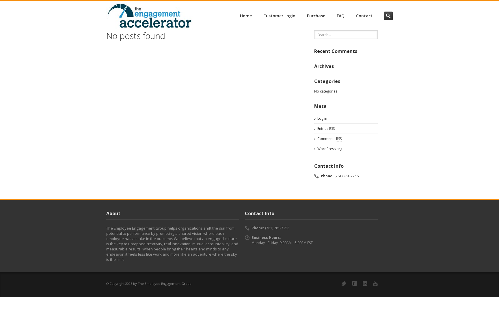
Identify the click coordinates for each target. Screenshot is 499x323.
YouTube (375, 283)
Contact (364, 16)
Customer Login (279, 16)
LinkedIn (365, 283)
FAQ (341, 16)
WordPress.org (329, 148)
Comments (329, 138)
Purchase (316, 16)
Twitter (344, 283)
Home (246, 16)
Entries (326, 128)
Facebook (354, 283)
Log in (322, 118)
